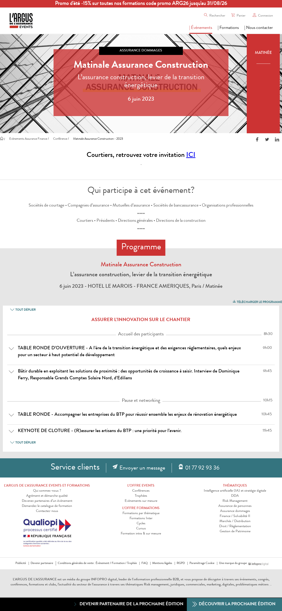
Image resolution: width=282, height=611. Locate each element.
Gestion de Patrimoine (235, 531)
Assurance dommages (235, 511)
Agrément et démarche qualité (47, 496)
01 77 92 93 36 (202, 468)
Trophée (132, 563)
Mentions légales (162, 563)
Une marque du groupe (233, 563)
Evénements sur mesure (141, 501)
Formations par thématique (141, 513)
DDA (235, 496)
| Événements (200, 28)
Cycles (141, 523)
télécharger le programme (259, 302)
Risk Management (235, 501)
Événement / (103, 563)
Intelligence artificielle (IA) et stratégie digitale (235, 491)
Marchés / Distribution (234, 521)
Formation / (119, 563)
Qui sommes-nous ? (47, 491)
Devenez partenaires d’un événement (47, 501)
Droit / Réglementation (235, 526)
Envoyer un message (142, 468)
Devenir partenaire (42, 563)
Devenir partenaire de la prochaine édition (131, 604)
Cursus (141, 528)
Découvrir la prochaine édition (236, 604)
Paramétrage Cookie (201, 563)
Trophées (141, 496)
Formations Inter (141, 518)
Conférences (141, 491)
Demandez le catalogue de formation (47, 506)
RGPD (181, 563)
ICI (190, 155)
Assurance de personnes (235, 506)
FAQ (144, 563)
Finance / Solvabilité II (235, 516)
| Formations (228, 28)
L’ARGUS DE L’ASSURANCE (35, 579)
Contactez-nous (47, 511)
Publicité (20, 563)
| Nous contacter (258, 28)
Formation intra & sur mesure (141, 534)
